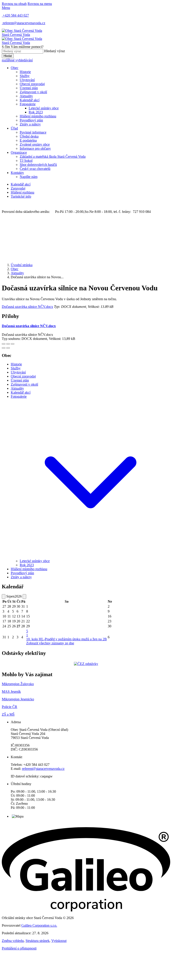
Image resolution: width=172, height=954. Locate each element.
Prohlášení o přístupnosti (19, 948)
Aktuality (26, 96)
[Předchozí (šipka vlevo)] (3, 348)
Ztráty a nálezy (30, 124)
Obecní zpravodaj (32, 84)
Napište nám (28, 177)
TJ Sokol (26, 160)
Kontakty (17, 173)
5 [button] (27, 633)
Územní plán (29, 88)
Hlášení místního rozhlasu (38, 116)
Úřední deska (29, 136)
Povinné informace (33, 132)
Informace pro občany (35, 148)
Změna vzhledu (13, 941)
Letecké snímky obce (44, 108)
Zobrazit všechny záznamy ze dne (50, 643)
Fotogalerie (28, 104)
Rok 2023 (36, 112)
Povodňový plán (31, 120)
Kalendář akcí (29, 100)
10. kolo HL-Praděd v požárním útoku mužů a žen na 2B (66, 639)
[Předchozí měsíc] (3, 596)
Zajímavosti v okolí (33, 92)
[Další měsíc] (24, 596)
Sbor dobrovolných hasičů (38, 164)
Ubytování (27, 80)
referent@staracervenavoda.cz (43, 769)
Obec (14, 68)
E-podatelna (28, 140)
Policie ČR (9, 707)
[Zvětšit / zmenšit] (12, 344)
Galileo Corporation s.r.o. (39, 925)
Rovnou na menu (40, 4)
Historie (25, 72)
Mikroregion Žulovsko (18, 684)
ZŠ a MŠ (8, 714)
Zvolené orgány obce (35, 144)
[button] (90, 557)
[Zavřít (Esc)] (3, 344)
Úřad (14, 128)
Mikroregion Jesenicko (18, 699)
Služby (25, 76)
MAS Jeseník (11, 691)
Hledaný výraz (54, 51)
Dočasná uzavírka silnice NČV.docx (27, 307)
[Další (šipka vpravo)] (8, 348)
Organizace (19, 152)
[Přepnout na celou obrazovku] (8, 344)
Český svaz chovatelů (35, 169)
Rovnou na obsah (14, 4)
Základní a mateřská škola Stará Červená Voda (53, 156)
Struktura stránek (37, 941)
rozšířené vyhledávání (17, 60)
